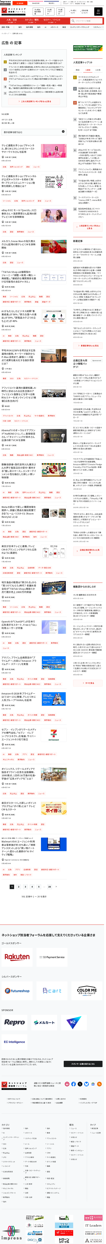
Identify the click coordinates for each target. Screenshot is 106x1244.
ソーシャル (50, 1144)
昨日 (78, 70)
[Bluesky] (86, 1084)
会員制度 (28, 1153)
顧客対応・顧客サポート (32, 1178)
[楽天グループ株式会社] (17, 957)
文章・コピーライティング (32, 1171)
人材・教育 (28, 1184)
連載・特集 (5, 27)
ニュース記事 (96, 1133)
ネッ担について (73, 11)
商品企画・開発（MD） (10, 1184)
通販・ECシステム (53, 1193)
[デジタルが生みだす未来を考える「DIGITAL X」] (35, 1241)
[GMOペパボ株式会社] (86, 990)
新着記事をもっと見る (90, 345)
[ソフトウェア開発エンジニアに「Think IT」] (64, 1218)
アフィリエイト (52, 1138)
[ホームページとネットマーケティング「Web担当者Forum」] (93, 1218)
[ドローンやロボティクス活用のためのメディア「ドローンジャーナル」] (64, 1241)
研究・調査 (90, 1)
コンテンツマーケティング (79, 27)
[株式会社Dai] (51, 990)
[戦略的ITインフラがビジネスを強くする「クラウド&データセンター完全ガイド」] (35, 1218)
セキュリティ (51, 1184)
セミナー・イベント (77, 1133)
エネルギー (66, 3)
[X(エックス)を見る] (80, 1084)
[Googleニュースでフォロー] (93, 1084)
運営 (48, 1171)
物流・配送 (50, 1178)
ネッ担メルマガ (60, 11)
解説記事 (95, 1128)
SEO (4, 1144)
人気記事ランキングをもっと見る (89, 227)
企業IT (65, 1)
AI (45, 27)
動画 (48, 1166)
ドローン (72, 3)
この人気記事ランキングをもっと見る (36, 101)
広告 (4, 1148)
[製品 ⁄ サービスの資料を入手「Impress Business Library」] (93, 1233)
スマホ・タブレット (9, 1161)
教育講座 (77, 3)
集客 (64, 27)
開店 (26, 1188)
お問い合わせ (61, 1099)
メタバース (54, 27)
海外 (20, 27)
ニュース (74, 1128)
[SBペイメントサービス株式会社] (51, 957)
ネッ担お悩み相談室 (37, 11)
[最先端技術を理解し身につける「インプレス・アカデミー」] (93, 1241)
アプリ (49, 1148)
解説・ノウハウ (76, 1141)
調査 (48, 1197)
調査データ (75, 1146)
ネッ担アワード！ (49, 11)
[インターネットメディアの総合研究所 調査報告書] (35, 1226)
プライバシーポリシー (15, 1103)
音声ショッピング (31, 1148)
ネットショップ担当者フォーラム (13, 11)
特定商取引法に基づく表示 (41, 1103)
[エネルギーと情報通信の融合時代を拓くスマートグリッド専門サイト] (35, 1233)
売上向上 (6, 1153)
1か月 (98, 70)
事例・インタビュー (77, 1150)
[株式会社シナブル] (14, 1042)
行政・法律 (28, 1197)
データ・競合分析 (31, 1161)
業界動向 (6, 1197)
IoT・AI (76, 1)
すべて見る (89, 683)
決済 (26, 1193)
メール (27, 1144)
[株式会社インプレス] (12, 1233)
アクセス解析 (29, 1157)
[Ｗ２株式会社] (74, 1022)
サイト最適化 (51, 1157)
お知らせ (74, 1137)
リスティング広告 (31, 1138)
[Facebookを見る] (73, 1084)
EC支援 (83, 3)
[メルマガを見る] (67, 1084)
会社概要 (59, 1103)
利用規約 (83, 1099)
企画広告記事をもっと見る (90, 551)
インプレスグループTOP (88, 1103)
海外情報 (29, 27)
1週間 (87, 70)
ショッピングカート (9, 1193)
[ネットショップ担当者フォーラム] (14, 1087)
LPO (4, 1157)
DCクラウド (82, 1)
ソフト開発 (70, 1)
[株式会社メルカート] (44, 1022)
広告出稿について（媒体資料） (42, 1099)
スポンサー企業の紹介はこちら (83, 1064)
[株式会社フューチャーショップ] (17, 990)
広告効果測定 (8, 1171)
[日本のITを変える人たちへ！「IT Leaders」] (93, 1226)
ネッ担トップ (5, 33)
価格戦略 (6, 1178)
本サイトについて (14, 1099)
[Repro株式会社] (14, 1022)
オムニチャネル (8, 1188)
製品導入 (51, 3)
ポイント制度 (51, 1161)
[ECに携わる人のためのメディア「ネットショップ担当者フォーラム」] (64, 1233)
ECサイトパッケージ (54, 1188)
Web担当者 (35, 3)
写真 (26, 1166)
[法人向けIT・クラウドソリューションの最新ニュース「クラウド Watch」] (64, 1226)
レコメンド (6, 1166)
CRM (48, 1153)
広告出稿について (85, 11)
